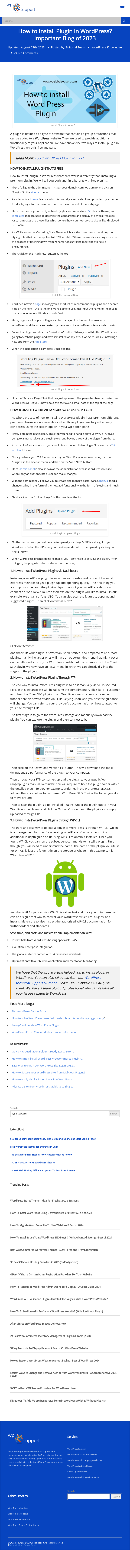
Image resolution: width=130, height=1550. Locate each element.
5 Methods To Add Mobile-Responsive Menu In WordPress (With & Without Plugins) (57, 1400)
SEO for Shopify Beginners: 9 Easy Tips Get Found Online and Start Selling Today (53, 1138)
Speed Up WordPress (77, 1471)
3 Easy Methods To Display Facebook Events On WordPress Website (49, 1348)
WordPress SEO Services (19, 1519)
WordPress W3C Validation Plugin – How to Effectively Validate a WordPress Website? (59, 1299)
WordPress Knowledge (107, 47)
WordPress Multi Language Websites (84, 1460)
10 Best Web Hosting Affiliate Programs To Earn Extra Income (42, 1170)
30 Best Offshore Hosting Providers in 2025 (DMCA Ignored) (44, 1262)
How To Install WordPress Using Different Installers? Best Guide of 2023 (51, 1213)
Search (14, 1108)
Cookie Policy (30, 1545)
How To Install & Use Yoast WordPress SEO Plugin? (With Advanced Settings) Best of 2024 (61, 1237)
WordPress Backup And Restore (82, 1454)
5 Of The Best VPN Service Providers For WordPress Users (43, 1388)
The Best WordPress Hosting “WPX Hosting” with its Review (41, 1154)
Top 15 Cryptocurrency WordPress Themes (32, 1162)
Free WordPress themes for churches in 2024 (34, 1146)
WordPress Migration (18, 1508)
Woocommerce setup (18, 1513)
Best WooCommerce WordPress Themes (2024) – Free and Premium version (54, 1250)
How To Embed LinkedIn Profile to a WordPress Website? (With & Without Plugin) (56, 1311)
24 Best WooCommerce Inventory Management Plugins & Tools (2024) (50, 1336)
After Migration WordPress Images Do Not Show (38, 1323)
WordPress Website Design (80, 1466)
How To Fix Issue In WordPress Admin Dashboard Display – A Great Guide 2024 (55, 1286)
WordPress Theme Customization (23, 1525)
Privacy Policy (15, 1545)
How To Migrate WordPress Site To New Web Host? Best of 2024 (46, 1225)
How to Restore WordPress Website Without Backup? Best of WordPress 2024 (54, 1360)
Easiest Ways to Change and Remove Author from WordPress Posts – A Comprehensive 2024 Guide (63, 1374)
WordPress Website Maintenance (83, 1477)
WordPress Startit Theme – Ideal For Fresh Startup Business (44, 1200)
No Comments (28, 53)
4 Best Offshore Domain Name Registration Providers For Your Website (51, 1274)
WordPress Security (76, 1449)
